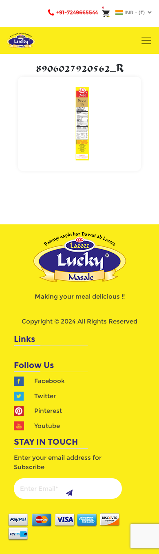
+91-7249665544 (77, 12)
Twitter (45, 396)
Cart (106, 17)
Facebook (49, 381)
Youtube (47, 426)
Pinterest (48, 410)
